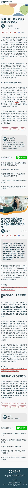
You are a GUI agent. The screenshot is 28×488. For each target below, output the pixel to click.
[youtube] (16, 480)
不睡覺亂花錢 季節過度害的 (10, 169)
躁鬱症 (14, 407)
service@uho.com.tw (17, 477)
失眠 (16, 102)
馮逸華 (7, 231)
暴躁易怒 (5, 403)
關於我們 (11, 483)
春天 (23, 129)
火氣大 (14, 403)
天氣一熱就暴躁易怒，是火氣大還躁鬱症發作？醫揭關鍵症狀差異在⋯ (13, 164)
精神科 (22, 403)
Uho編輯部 (9, 26)
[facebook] (12, 480)
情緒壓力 (23, 407)
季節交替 (15, 129)
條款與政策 (18, 483)
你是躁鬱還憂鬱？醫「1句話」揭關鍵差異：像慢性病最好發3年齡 (13, 175)
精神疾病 (5, 129)
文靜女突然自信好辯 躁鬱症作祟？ (12, 446)
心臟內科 (5, 407)
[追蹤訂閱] (19, 32)
